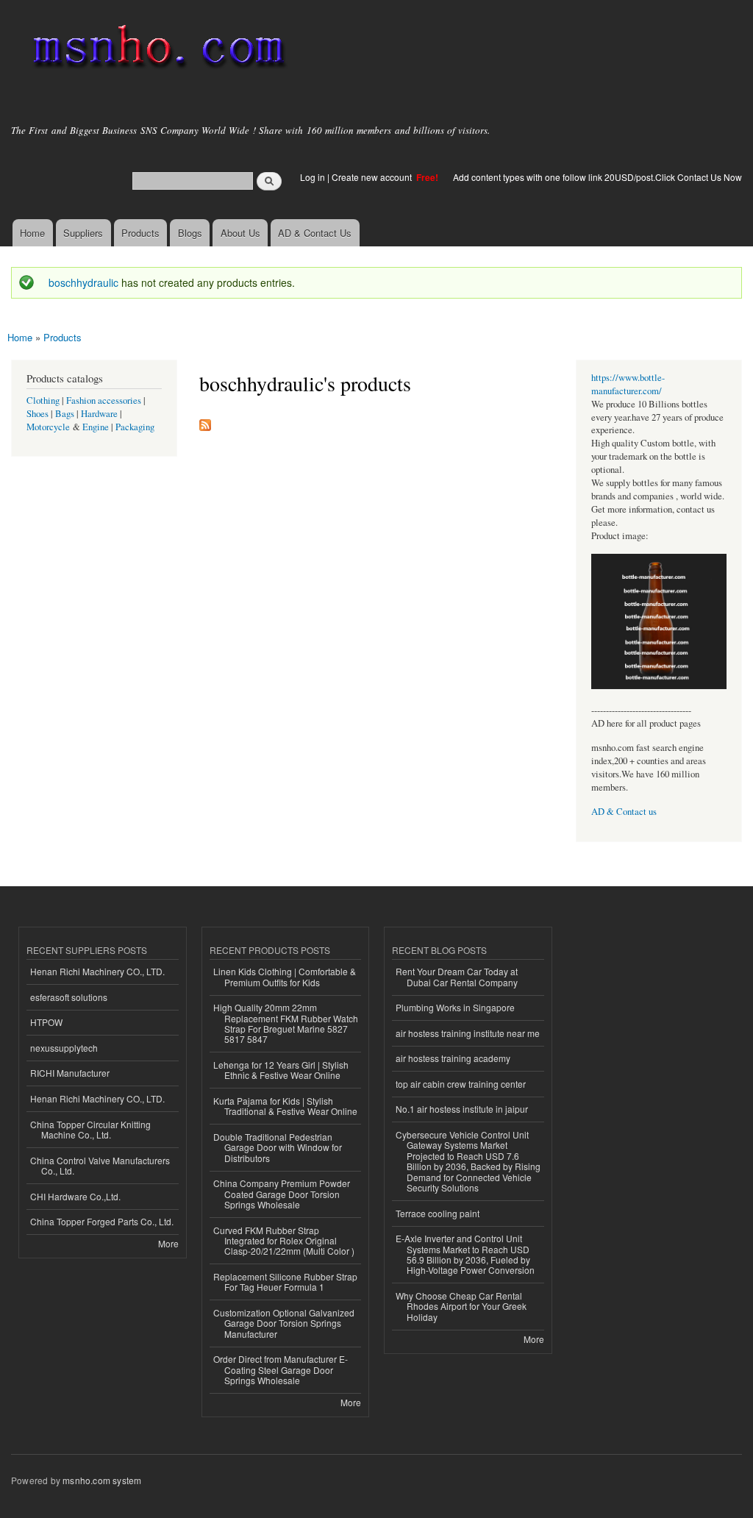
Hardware (99, 413)
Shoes (37, 413)
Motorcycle (48, 427)
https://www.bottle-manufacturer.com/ (628, 384)
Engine (95, 427)
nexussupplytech (64, 1047)
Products (140, 233)
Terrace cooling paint (437, 1213)
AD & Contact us (624, 811)
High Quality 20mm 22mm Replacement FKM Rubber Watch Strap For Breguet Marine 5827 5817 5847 (285, 1023)
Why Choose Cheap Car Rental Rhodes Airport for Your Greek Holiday (461, 1306)
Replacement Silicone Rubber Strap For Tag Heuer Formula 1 (285, 1281)
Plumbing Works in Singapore (455, 1007)
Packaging (134, 427)
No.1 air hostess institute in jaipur (462, 1108)
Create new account (373, 177)
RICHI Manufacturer (70, 1072)
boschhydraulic (83, 282)
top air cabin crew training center (461, 1083)
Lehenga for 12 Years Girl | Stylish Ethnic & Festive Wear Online (281, 1069)
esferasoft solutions (68, 997)
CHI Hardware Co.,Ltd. (75, 1196)
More (168, 1243)
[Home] (156, 49)
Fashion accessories (103, 400)
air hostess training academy (453, 1058)
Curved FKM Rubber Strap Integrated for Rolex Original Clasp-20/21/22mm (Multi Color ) (283, 1241)
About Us (240, 233)
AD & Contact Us (314, 233)
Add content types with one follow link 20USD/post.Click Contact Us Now (597, 177)
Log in (312, 177)
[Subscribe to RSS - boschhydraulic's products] (205, 421)
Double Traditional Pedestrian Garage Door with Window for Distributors (277, 1147)
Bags (64, 413)
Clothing (43, 400)
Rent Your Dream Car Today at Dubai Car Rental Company (457, 976)
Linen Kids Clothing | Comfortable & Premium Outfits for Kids (284, 976)
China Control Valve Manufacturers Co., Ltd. (100, 1165)
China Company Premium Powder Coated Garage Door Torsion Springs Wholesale (281, 1194)
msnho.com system (102, 1480)
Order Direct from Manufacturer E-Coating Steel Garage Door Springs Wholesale (280, 1369)
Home (32, 233)
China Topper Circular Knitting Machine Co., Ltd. (90, 1129)
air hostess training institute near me (468, 1033)
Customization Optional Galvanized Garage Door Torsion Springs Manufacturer (283, 1323)
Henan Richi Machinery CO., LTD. (97, 971)
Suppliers (83, 233)
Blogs (190, 233)
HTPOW (46, 1022)
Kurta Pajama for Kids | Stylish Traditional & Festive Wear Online (285, 1105)
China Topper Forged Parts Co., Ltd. (102, 1221)
